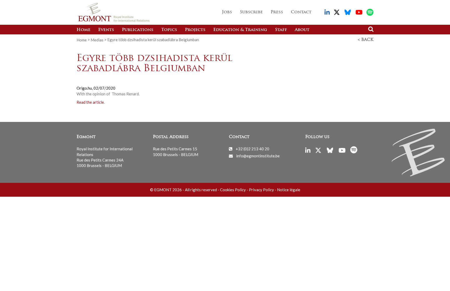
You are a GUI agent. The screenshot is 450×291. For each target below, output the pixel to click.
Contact (301, 12)
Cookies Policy (233, 189)
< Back (365, 40)
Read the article (90, 102)
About (302, 30)
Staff (281, 30)
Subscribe (251, 12)
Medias (97, 39)
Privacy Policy (261, 189)
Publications (137, 30)
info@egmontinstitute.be (258, 155)
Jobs (227, 12)
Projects (195, 30)
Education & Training (240, 30)
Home (83, 30)
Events (106, 30)
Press (277, 12)
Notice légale (288, 189)
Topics (169, 30)
